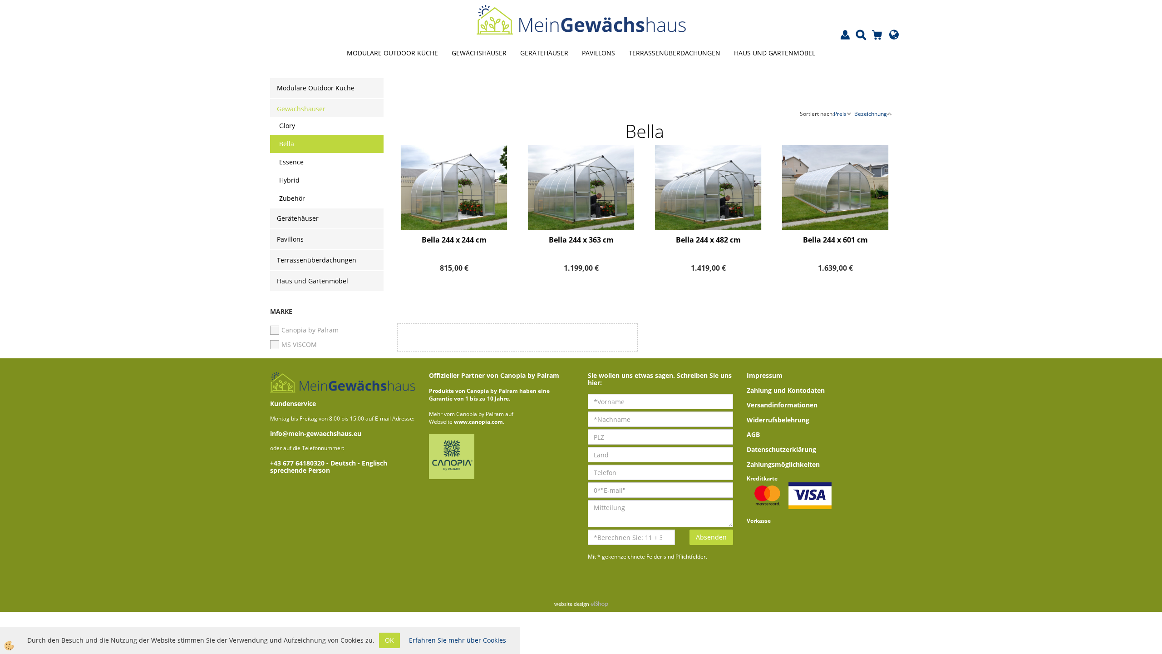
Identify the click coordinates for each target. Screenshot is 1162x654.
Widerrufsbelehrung (778, 420)
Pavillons (598, 53)
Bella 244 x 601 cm (835, 240)
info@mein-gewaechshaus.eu (315, 433)
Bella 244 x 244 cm (454, 240)
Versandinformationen (782, 405)
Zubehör (292, 198)
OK (389, 640)
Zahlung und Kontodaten (786, 390)
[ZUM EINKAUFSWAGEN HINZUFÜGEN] (454, 216)
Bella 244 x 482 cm (708, 240)
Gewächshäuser (479, 53)
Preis (840, 114)
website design (571, 603)
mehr (454, 193)
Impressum (765, 375)
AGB (753, 434)
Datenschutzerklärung (781, 449)
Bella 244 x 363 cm (581, 240)
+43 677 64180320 (298, 463)
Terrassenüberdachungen (674, 53)
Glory (287, 125)
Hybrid (289, 180)
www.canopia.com (478, 422)
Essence (291, 162)
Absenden (711, 537)
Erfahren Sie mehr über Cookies (457, 640)
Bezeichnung (870, 114)
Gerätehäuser (544, 53)
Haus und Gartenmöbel (774, 53)
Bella (286, 143)
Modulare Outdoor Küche (392, 53)
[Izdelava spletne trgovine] (599, 603)
